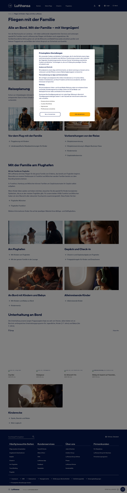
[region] (64, 85)
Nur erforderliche (50, 114)
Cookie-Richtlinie (46, 104)
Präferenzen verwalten (48, 109)
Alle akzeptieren (80, 114)
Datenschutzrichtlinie (48, 101)
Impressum (44, 106)
